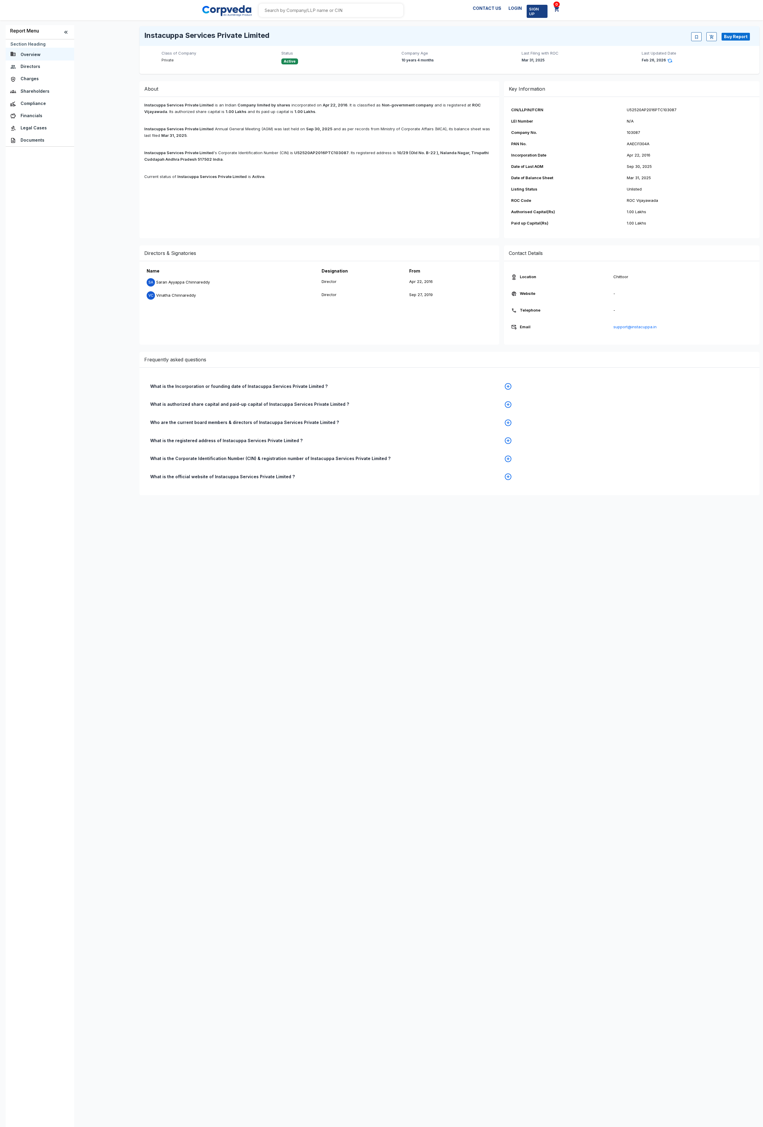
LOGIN (515, 8)
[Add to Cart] (711, 36)
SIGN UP (534, 11)
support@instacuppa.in (635, 326)
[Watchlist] (696, 36)
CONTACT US (487, 8)
